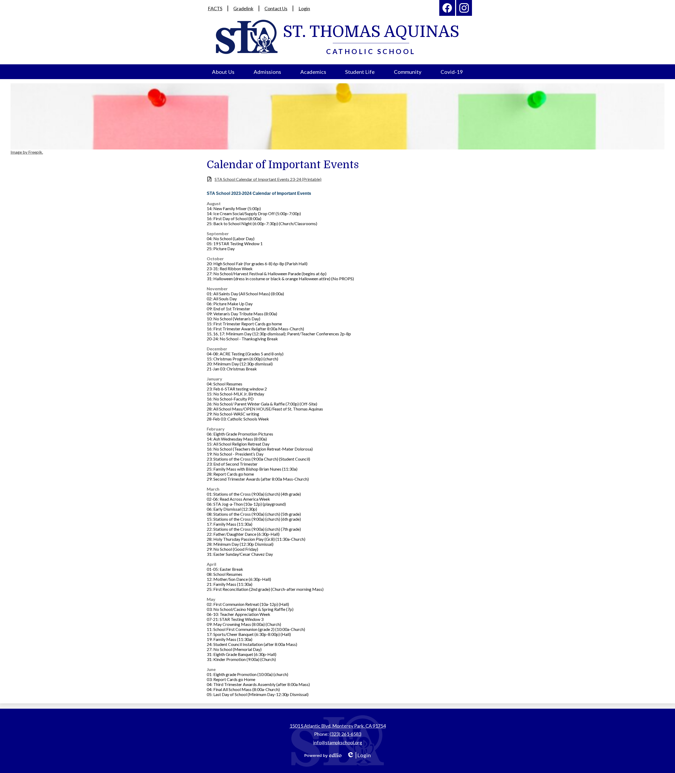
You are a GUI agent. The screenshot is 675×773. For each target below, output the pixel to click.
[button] (223, 71)
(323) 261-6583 (345, 734)
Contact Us (275, 8)
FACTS (215, 8)
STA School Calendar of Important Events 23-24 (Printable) (268, 179)
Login (304, 8)
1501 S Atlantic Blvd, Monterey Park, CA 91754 (338, 726)
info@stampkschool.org (337, 742)
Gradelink (243, 8)
